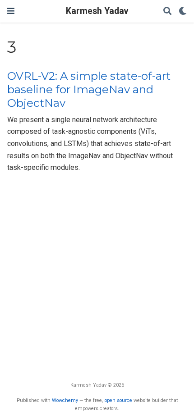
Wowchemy (65, 400)
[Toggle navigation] (10, 11)
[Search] (167, 11)
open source (118, 400)
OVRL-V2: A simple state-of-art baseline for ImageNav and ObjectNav (89, 89)
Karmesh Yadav (97, 11)
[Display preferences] (183, 11)
